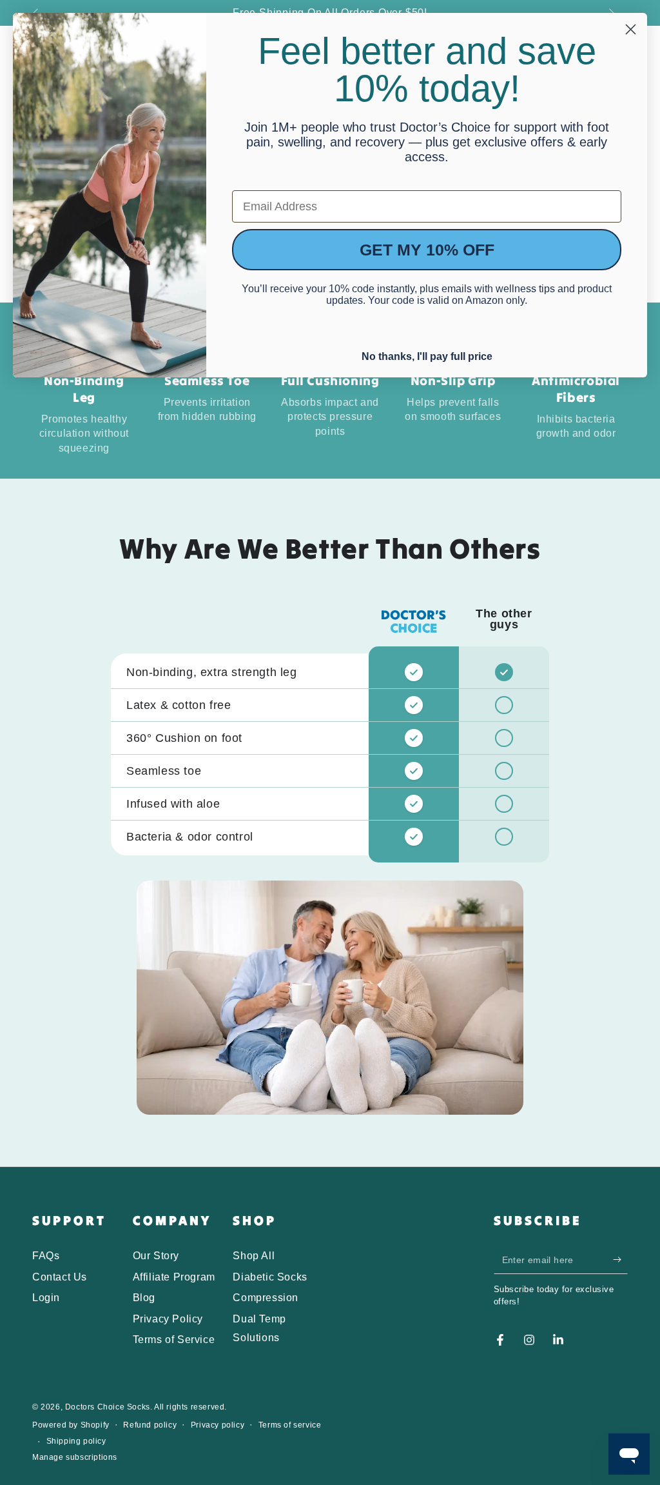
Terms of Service (174, 1339)
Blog (144, 1297)
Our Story (156, 1255)
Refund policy (150, 1425)
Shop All (254, 1255)
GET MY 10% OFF (427, 250)
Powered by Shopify (71, 1425)
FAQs (45, 1255)
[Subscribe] (620, 1259)
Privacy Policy (168, 1318)
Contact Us (59, 1276)
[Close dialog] (630, 29)
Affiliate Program (174, 1276)
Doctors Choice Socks (107, 1406)
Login (46, 1297)
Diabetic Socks (270, 1276)
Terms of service (290, 1425)
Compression (265, 1297)
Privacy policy (217, 1425)
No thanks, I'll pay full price (427, 355)
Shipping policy (76, 1441)
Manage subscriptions (74, 1457)
